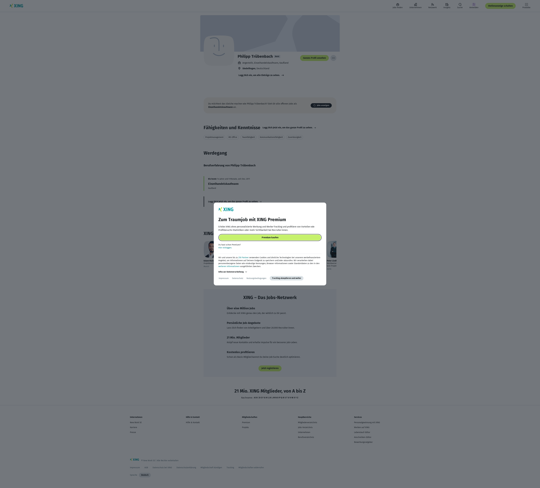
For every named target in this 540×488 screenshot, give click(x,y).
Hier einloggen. (225, 248)
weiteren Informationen (229, 266)
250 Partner (243, 257)
